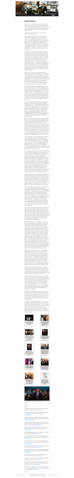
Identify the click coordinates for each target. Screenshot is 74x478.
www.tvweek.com (27, 429)
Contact (40, 15)
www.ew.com (35, 469)
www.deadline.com (27, 414)
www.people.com (27, 438)
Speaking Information (27, 15)
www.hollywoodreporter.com (35, 464)
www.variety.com (39, 433)
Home (20, 15)
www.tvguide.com (39, 424)
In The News (36, 15)
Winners (32, 15)
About (22, 15)
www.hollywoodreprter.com (29, 419)
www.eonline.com (40, 455)
